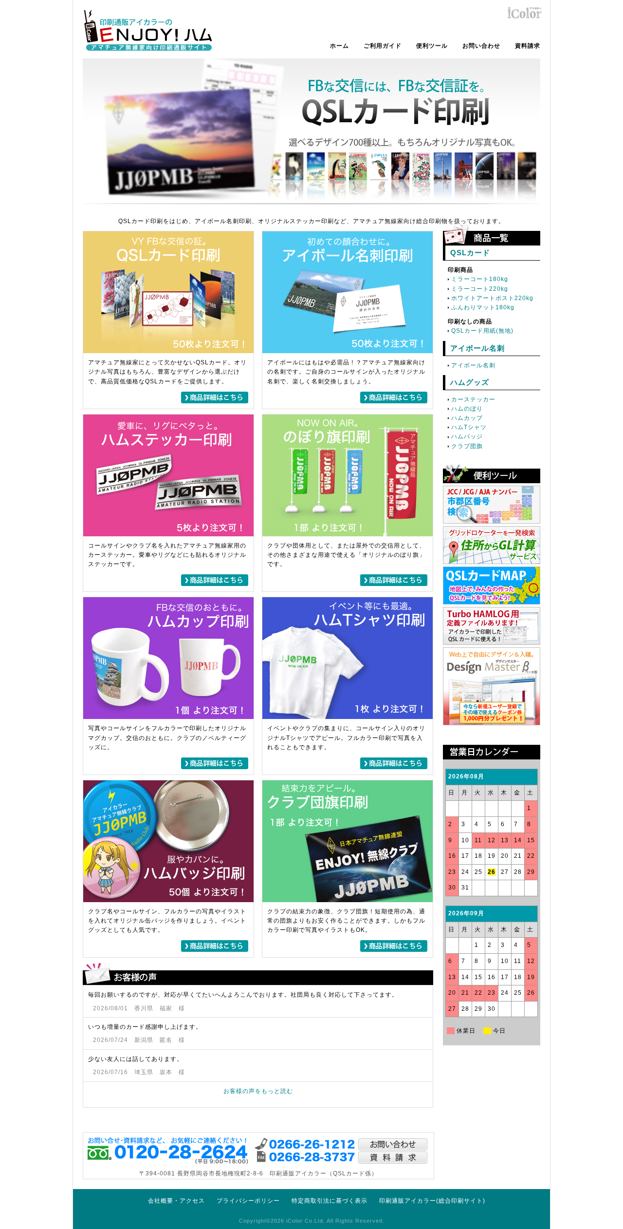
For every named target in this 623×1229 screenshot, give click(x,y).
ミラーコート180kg (479, 279)
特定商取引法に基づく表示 (329, 1200)
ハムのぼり (467, 408)
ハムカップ (467, 418)
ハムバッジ (467, 436)
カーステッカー (473, 399)
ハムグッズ (469, 382)
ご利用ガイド (383, 45)
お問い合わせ (481, 45)
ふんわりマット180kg (482, 307)
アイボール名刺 (477, 348)
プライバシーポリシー (248, 1200)
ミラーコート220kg (479, 288)
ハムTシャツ (469, 427)
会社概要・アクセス (176, 1200)
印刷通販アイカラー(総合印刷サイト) (432, 1200)
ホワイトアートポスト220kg (492, 298)
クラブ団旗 (467, 446)
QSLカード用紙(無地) (482, 330)
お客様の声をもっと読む (258, 1091)
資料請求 (527, 45)
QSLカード (470, 252)
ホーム (339, 45)
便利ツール (432, 45)
